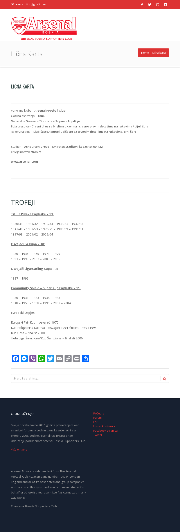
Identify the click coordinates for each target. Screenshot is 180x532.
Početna (98, 413)
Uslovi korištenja (104, 426)
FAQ (96, 422)
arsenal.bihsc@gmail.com (31, 4)
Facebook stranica (105, 431)
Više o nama (19, 449)
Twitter (97, 435)
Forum (97, 418)
